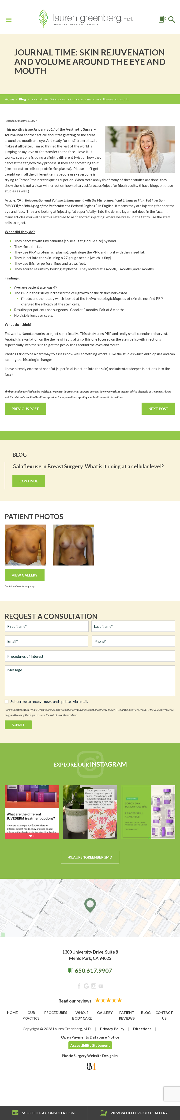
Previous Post (25, 409)
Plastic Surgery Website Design (88, 1056)
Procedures (55, 1012)
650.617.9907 (93, 970)
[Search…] (171, 19)
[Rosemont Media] (90, 1066)
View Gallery (25, 575)
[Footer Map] (90, 908)
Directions (142, 1028)
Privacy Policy (112, 1028)
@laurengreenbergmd (90, 857)
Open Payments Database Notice (90, 1037)
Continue (28, 481)
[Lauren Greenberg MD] (85, 20)
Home (9, 99)
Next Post (158, 409)
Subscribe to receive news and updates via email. (49, 701)
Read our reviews (75, 1000)
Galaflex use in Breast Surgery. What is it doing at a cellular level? (88, 466)
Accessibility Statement (90, 1045)
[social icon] (79, 987)
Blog (22, 99)
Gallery (105, 1012)
